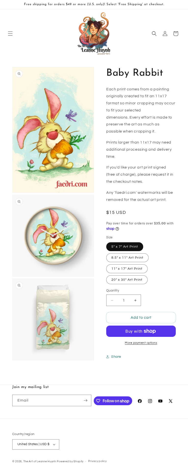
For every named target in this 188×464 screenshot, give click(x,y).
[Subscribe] (85, 400)
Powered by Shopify (70, 461)
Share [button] (116, 356)
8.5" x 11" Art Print (127, 257)
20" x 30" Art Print (126, 279)
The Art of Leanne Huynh (39, 461)
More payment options (141, 342)
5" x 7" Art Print (124, 246)
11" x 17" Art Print (126, 268)
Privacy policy (97, 461)
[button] (10, 33)
